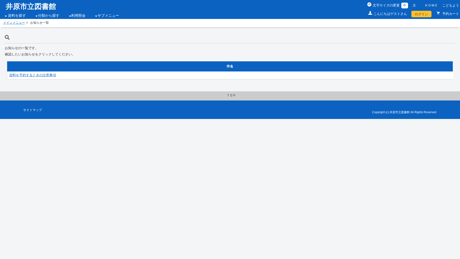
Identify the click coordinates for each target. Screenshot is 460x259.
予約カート (450, 14)
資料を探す (17, 16)
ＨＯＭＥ (431, 5)
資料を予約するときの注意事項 (32, 75)
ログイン (421, 14)
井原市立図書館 (31, 6)
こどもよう (450, 5)
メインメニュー (14, 22)
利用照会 (78, 16)
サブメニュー (108, 16)
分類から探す (48, 16)
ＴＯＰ (231, 95)
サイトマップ (32, 110)
